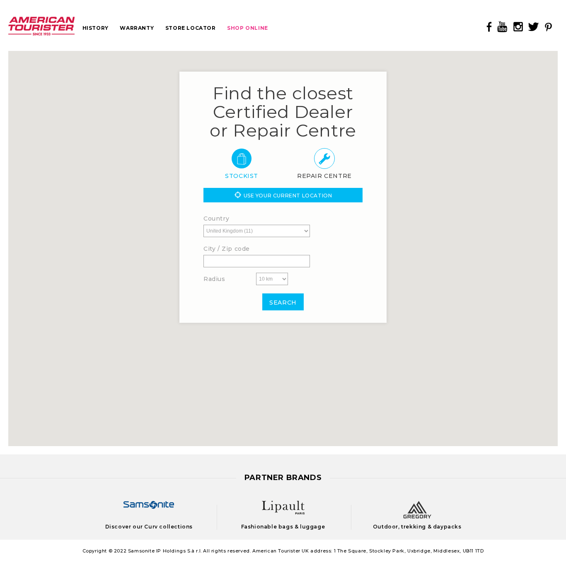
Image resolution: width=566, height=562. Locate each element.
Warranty (137, 28)
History (95, 28)
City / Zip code (226, 249)
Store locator (190, 28)
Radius (214, 279)
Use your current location (288, 195)
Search (283, 302)
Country (216, 218)
